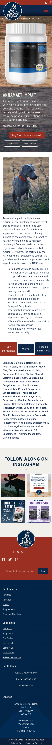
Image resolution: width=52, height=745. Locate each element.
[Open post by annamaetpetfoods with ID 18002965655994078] (39, 485)
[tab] (26, 348)
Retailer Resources (12, 657)
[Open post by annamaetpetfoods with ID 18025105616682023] (13, 511)
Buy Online (8, 638)
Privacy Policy (18, 743)
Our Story (7, 628)
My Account (8, 652)
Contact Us (8, 648)
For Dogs (7, 595)
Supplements (9, 609)
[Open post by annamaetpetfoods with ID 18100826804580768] (13, 485)
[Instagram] (16, 559)
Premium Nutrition (12, 614)
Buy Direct (8, 643)
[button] (48, 54)
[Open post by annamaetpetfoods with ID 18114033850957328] (39, 511)
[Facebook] (3, 559)
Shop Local (8, 633)
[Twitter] (10, 559)
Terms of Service (34, 743)
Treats (6, 604)
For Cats (7, 600)
